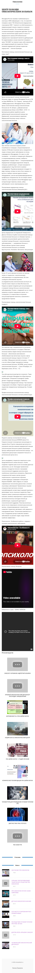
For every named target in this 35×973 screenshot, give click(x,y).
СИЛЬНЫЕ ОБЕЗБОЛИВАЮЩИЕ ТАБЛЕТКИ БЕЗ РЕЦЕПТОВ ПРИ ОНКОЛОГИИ (20, 882)
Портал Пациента (17, 968)
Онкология (17, 2)
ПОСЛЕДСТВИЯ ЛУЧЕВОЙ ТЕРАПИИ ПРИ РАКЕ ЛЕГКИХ (21, 922)
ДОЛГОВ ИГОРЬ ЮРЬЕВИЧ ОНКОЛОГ (22, 932)
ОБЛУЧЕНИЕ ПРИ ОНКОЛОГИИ (20, 870)
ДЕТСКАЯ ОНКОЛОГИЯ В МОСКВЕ (21, 901)
